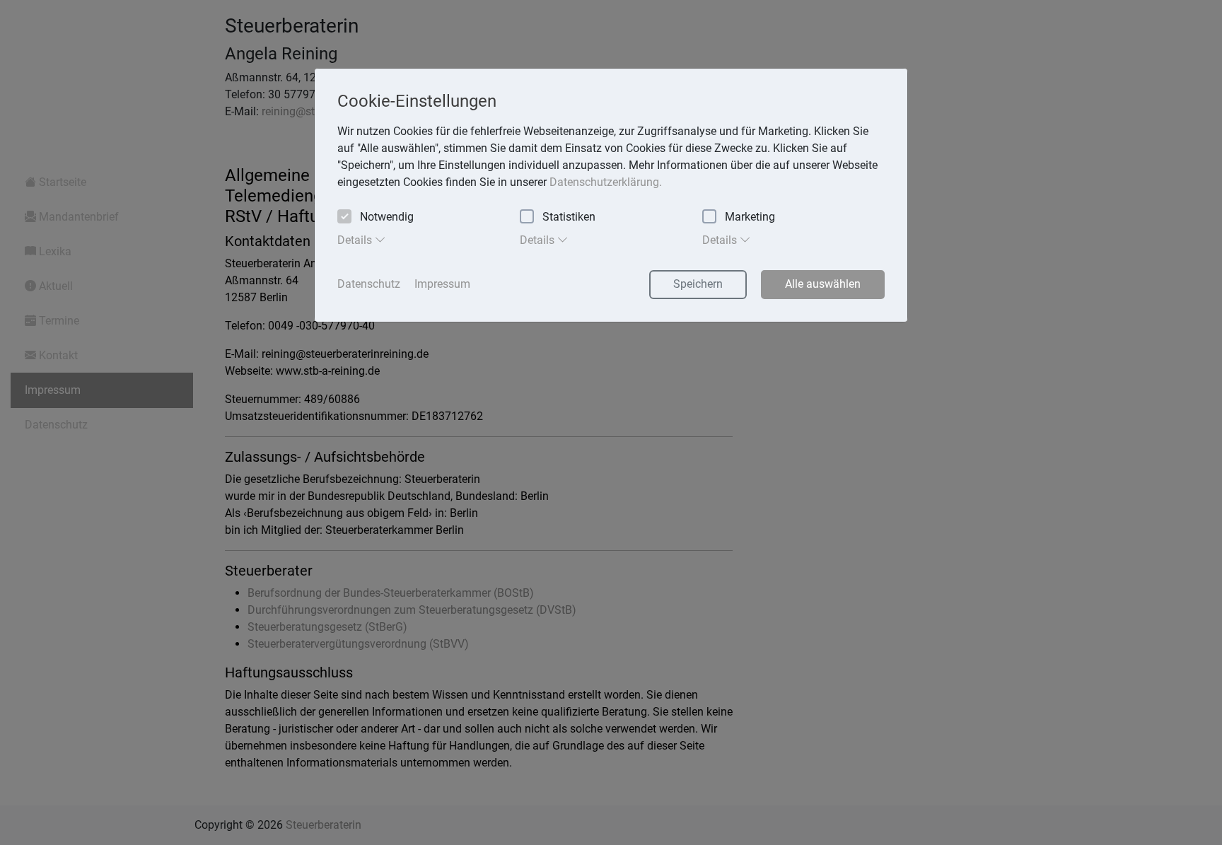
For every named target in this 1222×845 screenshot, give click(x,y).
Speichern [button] (698, 284)
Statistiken (568, 216)
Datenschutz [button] (368, 284)
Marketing (750, 216)
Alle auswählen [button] (823, 284)
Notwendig (387, 216)
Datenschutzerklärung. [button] (605, 182)
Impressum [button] (442, 284)
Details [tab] (356, 240)
